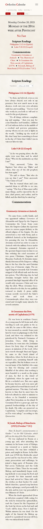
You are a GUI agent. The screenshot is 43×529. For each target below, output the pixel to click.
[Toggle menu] (36, 4)
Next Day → (28, 10)
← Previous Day (11, 10)
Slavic (7, 13)
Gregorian (20, 13)
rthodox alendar (15, 4)
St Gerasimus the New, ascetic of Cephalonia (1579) (21, 63)
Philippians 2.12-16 (21, 44)
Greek (13, 13)
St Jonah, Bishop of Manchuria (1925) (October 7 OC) (21, 67)
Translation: (13, 86)
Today (20, 10)
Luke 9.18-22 (23, 47)
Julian (26, 13)
